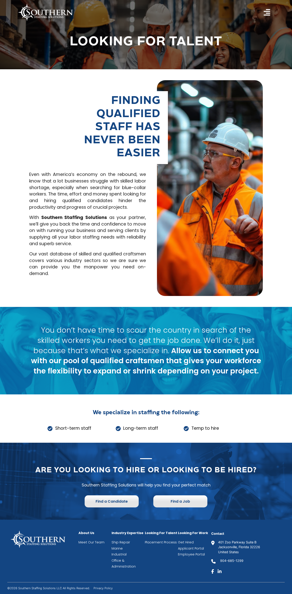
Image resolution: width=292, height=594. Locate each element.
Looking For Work (193, 533)
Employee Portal (191, 554)
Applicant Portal (191, 548)
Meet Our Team (91, 542)
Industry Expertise (127, 533)
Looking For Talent (161, 533)
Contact (217, 533)
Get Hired (186, 542)
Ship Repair (121, 542)
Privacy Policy (103, 588)
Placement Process (161, 542)
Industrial (120, 554)
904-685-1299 (231, 561)
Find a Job (180, 501)
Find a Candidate (112, 501)
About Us (86, 533)
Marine (118, 548)
